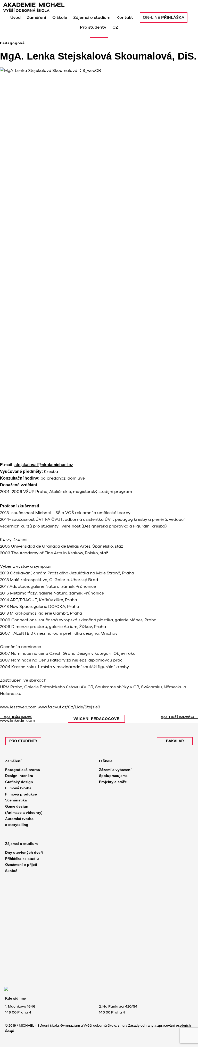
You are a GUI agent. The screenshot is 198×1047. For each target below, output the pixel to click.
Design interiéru (19, 776)
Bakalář (175, 741)
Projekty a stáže (113, 782)
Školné (11, 871)
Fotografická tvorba (22, 770)
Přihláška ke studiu (22, 859)
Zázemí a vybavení (115, 770)
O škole (105, 761)
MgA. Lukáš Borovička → (179, 717)
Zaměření (13, 761)
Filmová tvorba (18, 788)
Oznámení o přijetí (21, 864)
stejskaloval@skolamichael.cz (43, 465)
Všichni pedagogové (96, 719)
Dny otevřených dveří (24, 852)
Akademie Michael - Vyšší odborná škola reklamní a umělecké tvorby (52, 7)
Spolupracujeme (113, 776)
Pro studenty (23, 741)
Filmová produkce (21, 794)
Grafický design (19, 782)
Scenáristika (16, 800)
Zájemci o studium (21, 844)
